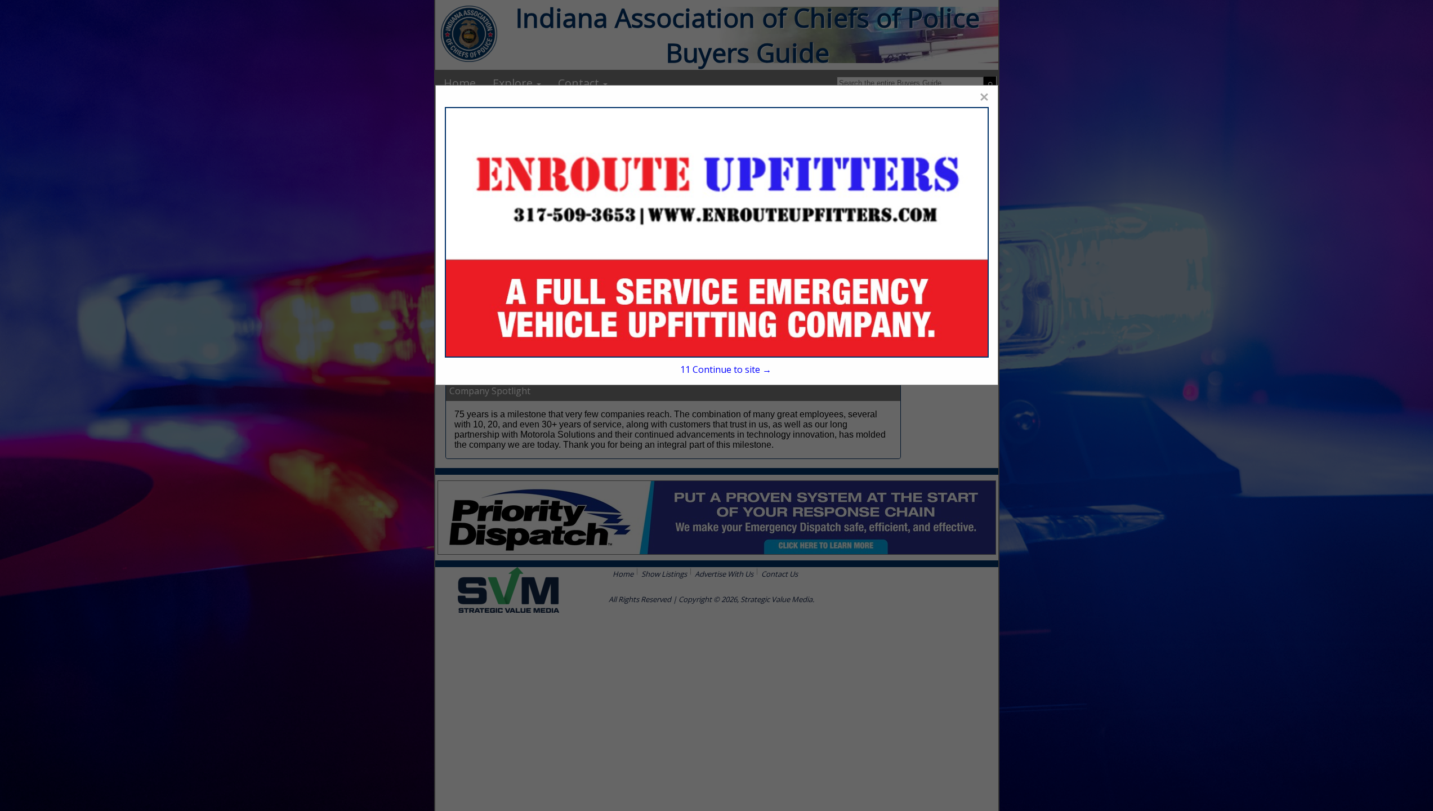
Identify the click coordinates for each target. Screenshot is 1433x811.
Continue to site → (725, 369)
